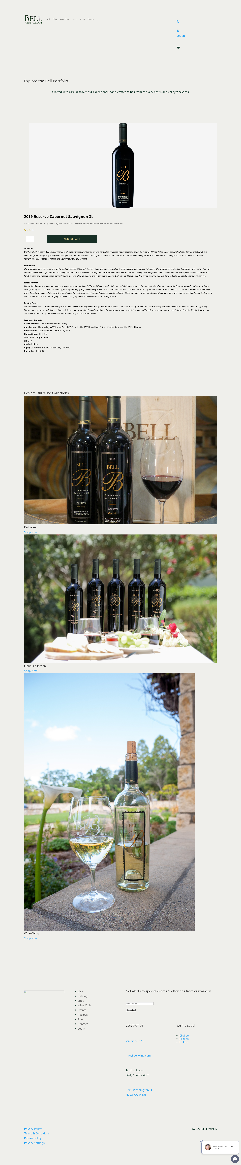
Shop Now (30, 532)
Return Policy (32, 1138)
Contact (91, 19)
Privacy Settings (34, 1143)
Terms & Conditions (37, 1133)
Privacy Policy (33, 1129)
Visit (48, 19)
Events (74, 19)
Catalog (83, 996)
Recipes (83, 1014)
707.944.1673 (135, 1041)
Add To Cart (72, 239)
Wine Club (64, 19)
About (82, 19)
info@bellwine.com (138, 1055)
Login (81, 1028)
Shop (55, 19)
